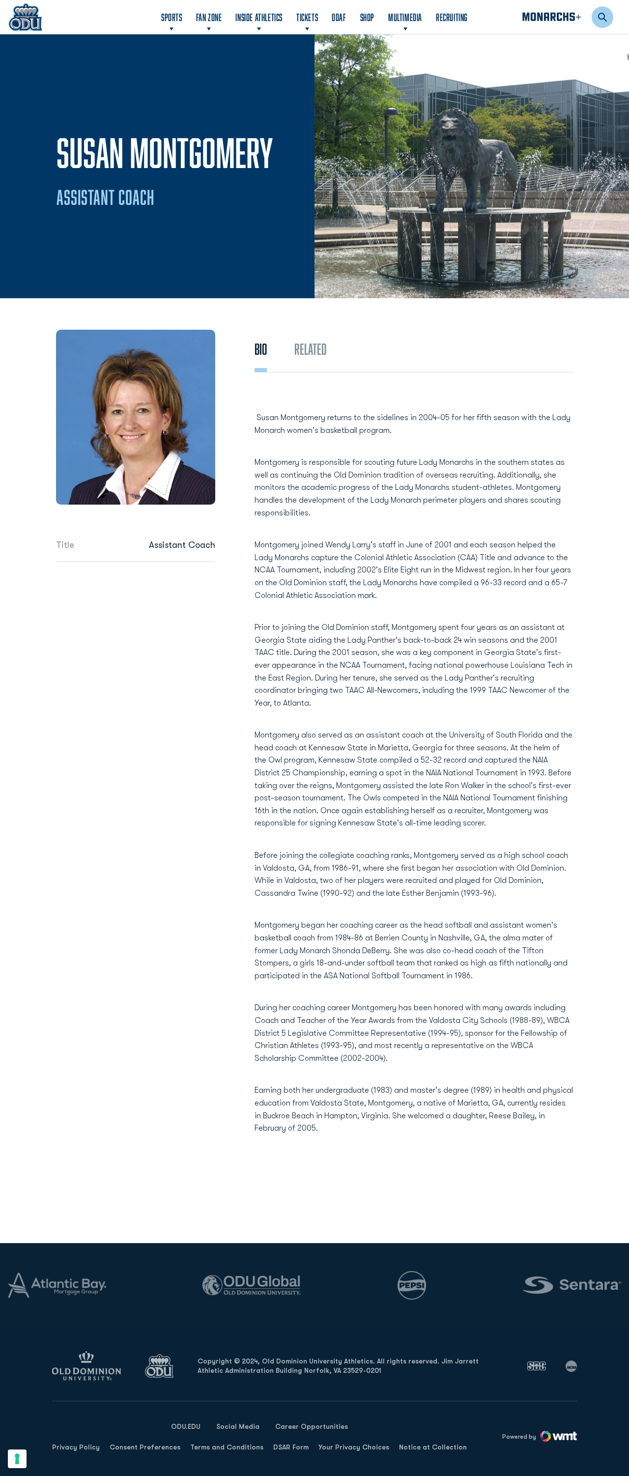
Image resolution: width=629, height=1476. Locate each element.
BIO (261, 349)
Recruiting (452, 17)
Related (310, 349)
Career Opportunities (311, 1426)
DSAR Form (291, 1447)
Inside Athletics (259, 17)
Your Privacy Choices (353, 1447)
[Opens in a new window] (536, 1366)
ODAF (339, 17)
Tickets (307, 17)
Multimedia (405, 17)
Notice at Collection (433, 1447)
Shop (367, 17)
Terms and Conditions (226, 1447)
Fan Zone (209, 17)
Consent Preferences (145, 1447)
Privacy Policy (76, 1447)
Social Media (237, 1426)
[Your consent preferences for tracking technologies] (17, 1458)
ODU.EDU (185, 1426)
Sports (171, 17)
